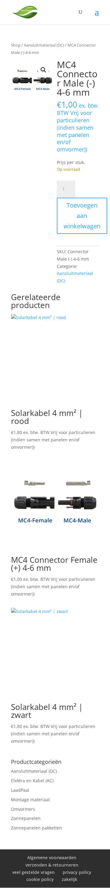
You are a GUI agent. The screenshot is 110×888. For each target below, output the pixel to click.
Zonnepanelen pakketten (36, 828)
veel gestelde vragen (33, 872)
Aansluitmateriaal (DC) (44, 45)
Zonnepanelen (26, 818)
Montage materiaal (30, 799)
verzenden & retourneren (51, 865)
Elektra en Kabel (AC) (32, 780)
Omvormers (23, 809)
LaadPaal (20, 790)
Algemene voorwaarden (51, 857)
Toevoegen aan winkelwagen (82, 215)
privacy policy (77, 872)
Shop (15, 45)
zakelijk (69, 879)
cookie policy (40, 879)
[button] (43, 69)
